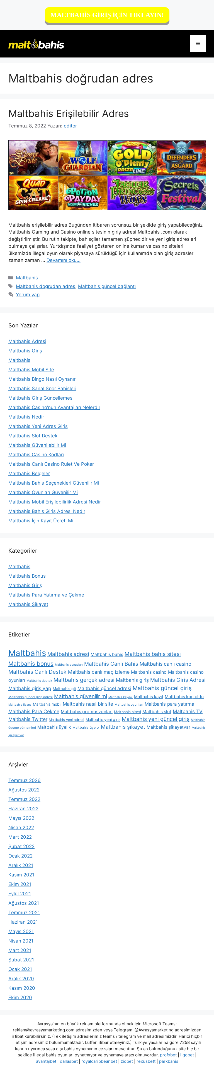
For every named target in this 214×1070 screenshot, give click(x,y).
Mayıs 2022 (21, 818)
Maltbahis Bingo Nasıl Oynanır (42, 379)
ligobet (187, 1055)
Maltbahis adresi (68, 654)
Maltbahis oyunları (129, 704)
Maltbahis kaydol (120, 697)
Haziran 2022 (23, 808)
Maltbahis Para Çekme (33, 711)
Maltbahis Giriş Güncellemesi (41, 398)
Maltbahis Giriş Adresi (178, 679)
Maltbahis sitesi (127, 712)
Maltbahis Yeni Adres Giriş (38, 426)
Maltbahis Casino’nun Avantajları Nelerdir (54, 407)
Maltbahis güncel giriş (162, 688)
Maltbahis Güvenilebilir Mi (37, 445)
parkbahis (168, 1061)
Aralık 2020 (21, 978)
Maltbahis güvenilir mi (80, 696)
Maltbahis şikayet (123, 727)
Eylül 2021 (19, 893)
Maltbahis (27, 277)
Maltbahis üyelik (54, 727)
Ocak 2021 (20, 969)
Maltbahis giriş (132, 680)
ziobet (127, 1061)
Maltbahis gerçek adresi (84, 679)
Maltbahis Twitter (27, 719)
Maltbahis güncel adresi (104, 688)
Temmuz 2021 (24, 912)
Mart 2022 (20, 837)
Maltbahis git (64, 688)
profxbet (168, 1055)
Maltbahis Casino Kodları (36, 454)
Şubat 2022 (21, 846)
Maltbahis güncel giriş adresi (30, 697)
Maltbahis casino (149, 672)
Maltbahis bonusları (69, 664)
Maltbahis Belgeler (29, 473)
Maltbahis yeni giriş (103, 719)
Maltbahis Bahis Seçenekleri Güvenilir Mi (53, 483)
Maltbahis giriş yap (29, 688)
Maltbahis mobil (47, 704)
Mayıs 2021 (21, 931)
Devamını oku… (64, 260)
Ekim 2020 (20, 997)
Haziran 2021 (23, 922)
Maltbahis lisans (19, 704)
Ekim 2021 (19, 884)
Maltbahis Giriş (25, 351)
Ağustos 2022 (24, 790)
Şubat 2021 (21, 960)
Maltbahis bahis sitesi (153, 654)
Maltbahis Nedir (26, 417)
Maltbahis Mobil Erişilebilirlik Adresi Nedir (54, 502)
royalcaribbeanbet (99, 1061)
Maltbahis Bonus (27, 576)
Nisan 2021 (20, 941)
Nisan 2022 (21, 827)
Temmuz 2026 (24, 780)
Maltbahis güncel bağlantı (107, 286)
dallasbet (69, 1061)
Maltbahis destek (39, 681)
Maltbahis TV (188, 711)
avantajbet (46, 1061)
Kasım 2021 (21, 875)
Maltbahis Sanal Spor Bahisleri (42, 388)
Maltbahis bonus (31, 663)
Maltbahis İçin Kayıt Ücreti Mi (40, 520)
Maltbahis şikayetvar (168, 727)
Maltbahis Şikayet (28, 604)
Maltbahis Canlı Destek (37, 671)
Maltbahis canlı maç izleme (99, 672)
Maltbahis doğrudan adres (45, 286)
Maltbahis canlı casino (165, 664)
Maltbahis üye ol (85, 727)
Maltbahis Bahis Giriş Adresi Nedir (46, 511)
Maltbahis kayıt (148, 696)
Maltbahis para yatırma (169, 704)
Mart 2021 (19, 950)
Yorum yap (28, 294)
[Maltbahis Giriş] (36, 43)
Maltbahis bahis (107, 654)
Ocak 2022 (20, 856)
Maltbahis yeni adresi (66, 720)
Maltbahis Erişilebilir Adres (68, 113)
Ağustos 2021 (23, 903)
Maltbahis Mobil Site (31, 369)
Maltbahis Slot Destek (32, 435)
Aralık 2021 (20, 865)
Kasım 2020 (21, 988)
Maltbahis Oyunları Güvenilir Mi (43, 492)
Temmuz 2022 (24, 799)
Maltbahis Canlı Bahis (111, 663)
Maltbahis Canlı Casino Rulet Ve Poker (51, 464)
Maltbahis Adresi (27, 341)
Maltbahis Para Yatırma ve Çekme (46, 595)
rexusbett (146, 1061)
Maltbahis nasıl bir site (88, 704)
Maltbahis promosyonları (87, 711)
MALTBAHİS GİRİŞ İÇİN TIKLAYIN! (107, 15)
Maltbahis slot (156, 711)
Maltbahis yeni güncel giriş (155, 719)
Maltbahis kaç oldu (184, 696)
